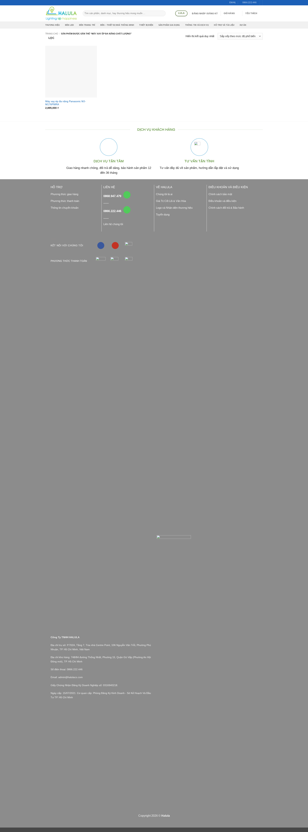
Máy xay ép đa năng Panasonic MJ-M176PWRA (65, 103)
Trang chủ (51, 33)
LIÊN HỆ (109, 187)
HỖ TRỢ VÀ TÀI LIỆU (224, 25)
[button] (231, 13)
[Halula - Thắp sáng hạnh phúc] (61, 13)
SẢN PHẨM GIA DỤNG (169, 25)
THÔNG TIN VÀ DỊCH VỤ (197, 25)
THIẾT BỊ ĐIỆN (146, 25)
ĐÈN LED (69, 25)
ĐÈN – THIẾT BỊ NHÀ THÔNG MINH (117, 25)
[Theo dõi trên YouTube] (115, 245)
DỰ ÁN (243, 25)
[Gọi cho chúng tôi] (127, 195)
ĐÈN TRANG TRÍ (87, 25)
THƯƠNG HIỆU (52, 25)
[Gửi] (162, 13)
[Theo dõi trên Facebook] (100, 245)
